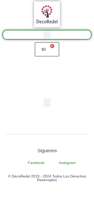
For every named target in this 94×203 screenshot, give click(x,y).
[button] (47, 34)
